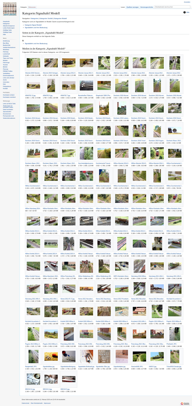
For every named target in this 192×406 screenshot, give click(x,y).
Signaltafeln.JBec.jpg (103, 366)
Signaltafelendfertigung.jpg (69, 366)
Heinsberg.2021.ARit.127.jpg (51, 299)
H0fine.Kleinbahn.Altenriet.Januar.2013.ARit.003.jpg (69, 208)
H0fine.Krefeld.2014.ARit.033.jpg (69, 231)
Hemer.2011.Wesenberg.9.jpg (157, 299)
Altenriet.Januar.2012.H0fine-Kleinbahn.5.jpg (104, 73)
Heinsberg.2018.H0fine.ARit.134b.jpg (139, 276)
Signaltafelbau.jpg (48, 366)
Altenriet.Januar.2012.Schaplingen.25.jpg (175, 73)
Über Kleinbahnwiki (37, 403)
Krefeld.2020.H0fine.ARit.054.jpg (122, 321)
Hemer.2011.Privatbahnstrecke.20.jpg (122, 299)
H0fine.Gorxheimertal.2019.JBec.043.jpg (157, 186)
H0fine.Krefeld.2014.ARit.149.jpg (157, 231)
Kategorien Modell (60, 18)
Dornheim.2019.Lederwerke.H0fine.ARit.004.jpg (122, 118)
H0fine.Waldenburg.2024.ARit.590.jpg (104, 276)
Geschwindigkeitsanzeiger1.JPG (86, 163)
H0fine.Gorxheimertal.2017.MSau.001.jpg (69, 186)
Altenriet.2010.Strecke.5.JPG (33, 73)
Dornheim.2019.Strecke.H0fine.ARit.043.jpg (33, 141)
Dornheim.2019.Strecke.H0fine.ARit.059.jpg (86, 141)
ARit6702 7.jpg (65, 95)
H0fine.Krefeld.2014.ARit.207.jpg (175, 231)
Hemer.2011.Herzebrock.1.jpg (86, 299)
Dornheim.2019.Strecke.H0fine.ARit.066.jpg (104, 141)
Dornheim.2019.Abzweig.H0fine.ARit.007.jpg (139, 95)
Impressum (47, 403)
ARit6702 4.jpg (47, 95)
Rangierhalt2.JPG (31, 366)
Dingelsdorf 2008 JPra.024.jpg (104, 95)
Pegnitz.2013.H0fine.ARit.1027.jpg (175, 321)
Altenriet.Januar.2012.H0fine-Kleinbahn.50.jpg (122, 73)
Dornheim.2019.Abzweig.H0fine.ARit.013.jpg (157, 95)
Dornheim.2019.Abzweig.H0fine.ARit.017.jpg (51, 118)
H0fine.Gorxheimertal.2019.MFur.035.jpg (175, 186)
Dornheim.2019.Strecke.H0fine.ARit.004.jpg (157, 118)
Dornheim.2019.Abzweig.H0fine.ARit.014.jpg (175, 95)
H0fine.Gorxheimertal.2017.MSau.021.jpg (104, 186)
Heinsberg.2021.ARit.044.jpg (33, 299)
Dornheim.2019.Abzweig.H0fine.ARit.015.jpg (33, 118)
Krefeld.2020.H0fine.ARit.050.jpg (104, 321)
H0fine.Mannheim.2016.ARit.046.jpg (51, 276)
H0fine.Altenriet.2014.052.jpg (139, 163)
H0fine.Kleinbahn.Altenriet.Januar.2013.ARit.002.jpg (51, 208)
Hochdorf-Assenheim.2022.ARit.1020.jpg (33, 321)
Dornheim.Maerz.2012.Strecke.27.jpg (69, 163)
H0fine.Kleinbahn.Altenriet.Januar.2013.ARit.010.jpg (157, 208)
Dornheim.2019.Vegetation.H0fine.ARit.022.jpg (157, 141)
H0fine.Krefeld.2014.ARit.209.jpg (33, 253)
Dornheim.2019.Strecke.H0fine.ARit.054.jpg (69, 141)
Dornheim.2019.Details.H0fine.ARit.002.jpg (86, 118)
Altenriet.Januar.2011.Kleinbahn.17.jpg (69, 73)
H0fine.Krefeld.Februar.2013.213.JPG (139, 253)
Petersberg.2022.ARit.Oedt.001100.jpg (86, 344)
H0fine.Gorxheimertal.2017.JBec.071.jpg (51, 186)
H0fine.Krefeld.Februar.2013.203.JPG (86, 253)
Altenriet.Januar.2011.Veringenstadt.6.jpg (86, 73)
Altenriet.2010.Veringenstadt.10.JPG (51, 73)
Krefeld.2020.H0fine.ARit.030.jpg (86, 321)
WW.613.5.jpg (65, 389)
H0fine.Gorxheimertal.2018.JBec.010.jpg (122, 186)
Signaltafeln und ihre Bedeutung (36, 27)
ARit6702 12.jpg (30, 95)
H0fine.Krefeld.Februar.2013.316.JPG (157, 253)
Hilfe (187, 12)
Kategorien (34, 18)
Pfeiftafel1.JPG (171, 344)
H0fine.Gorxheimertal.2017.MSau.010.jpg (86, 186)
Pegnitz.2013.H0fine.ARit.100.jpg (157, 321)
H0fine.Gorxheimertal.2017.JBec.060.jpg (175, 163)
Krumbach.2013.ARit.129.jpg (139, 321)
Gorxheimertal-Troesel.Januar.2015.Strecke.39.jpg (104, 163)
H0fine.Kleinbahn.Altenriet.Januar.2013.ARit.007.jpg (139, 208)
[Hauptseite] (10, 9)
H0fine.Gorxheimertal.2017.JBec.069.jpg (33, 186)
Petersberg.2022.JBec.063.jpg (122, 344)
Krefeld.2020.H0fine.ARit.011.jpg (69, 321)
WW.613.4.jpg (47, 389)
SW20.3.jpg (152, 366)
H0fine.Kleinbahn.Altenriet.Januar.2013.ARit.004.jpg (86, 208)
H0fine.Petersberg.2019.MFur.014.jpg (69, 276)
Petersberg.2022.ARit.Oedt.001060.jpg (69, 344)
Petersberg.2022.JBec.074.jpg (139, 344)
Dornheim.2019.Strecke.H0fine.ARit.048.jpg (51, 141)
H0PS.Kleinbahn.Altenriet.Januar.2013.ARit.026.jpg (122, 276)
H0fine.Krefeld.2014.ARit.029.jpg (51, 231)
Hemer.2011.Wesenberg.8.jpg (139, 299)
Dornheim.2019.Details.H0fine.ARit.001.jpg (69, 118)
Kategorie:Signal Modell (33, 25)
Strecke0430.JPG (137, 366)
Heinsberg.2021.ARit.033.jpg (157, 276)
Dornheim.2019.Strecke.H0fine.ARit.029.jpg (175, 118)
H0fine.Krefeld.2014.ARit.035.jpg (104, 231)
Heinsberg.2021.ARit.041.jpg (175, 276)
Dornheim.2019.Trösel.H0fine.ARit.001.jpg (139, 141)
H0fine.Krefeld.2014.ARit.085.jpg (139, 231)
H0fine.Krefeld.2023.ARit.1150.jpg (69, 253)
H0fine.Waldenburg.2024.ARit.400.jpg (86, 276)
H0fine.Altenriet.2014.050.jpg (122, 163)
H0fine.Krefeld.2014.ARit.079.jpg (122, 231)
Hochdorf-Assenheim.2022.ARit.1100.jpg (51, 321)
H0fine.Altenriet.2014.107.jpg (157, 163)
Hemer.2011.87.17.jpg (67, 299)
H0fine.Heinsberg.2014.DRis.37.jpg (33, 208)
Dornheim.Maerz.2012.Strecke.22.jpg (51, 163)
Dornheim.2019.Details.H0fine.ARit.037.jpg (104, 118)
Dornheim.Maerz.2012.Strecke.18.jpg (175, 141)
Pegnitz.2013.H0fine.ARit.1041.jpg (33, 344)
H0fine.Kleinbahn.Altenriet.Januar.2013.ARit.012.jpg (175, 208)
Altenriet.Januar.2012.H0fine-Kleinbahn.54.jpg (157, 73)
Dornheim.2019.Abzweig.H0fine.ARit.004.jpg (122, 95)
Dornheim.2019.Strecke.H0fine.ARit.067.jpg (122, 141)
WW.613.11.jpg (30, 389)
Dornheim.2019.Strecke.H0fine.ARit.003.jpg (139, 118)
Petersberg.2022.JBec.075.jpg (157, 344)
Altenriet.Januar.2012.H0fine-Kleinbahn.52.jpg (139, 73)
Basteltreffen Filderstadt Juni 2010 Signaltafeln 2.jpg (86, 95)
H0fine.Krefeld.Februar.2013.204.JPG (104, 253)
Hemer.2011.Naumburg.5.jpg (104, 299)
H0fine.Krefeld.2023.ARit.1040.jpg (51, 253)
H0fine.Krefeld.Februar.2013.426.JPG (33, 276)
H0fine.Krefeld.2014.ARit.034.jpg (86, 231)
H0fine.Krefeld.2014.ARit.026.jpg (33, 231)
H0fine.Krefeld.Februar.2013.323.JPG (175, 253)
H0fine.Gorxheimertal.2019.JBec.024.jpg (139, 186)
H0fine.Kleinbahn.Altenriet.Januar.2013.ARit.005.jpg (104, 208)
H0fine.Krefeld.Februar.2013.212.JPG (122, 253)
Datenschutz (25, 403)
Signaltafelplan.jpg (119, 366)
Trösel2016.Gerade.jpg (174, 366)
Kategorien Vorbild (46, 18)
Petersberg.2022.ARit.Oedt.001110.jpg (104, 344)
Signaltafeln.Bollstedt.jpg (86, 366)
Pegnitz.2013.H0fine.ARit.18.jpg (51, 344)
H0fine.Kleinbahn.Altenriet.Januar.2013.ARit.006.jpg (122, 208)
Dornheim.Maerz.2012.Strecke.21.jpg (33, 163)
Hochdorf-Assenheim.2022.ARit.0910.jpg (175, 299)
